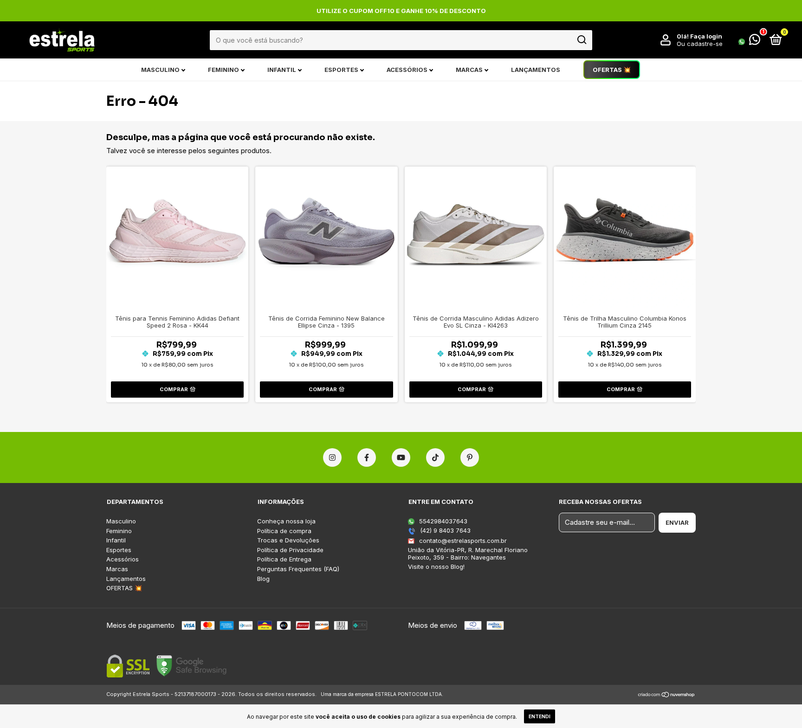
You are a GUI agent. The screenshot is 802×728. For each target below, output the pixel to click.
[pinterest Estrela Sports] (469, 457)
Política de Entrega (284, 559)
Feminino (223, 69)
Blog (263, 578)
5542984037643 (442, 521)
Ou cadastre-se (700, 43)
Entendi (539, 716)
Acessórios (407, 69)
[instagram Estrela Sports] (332, 457)
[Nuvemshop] (667, 695)
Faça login (706, 36)
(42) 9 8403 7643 (444, 530)
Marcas (469, 69)
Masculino (160, 69)
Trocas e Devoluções (288, 540)
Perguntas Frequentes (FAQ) (298, 569)
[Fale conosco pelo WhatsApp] (749, 41)
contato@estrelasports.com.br (463, 540)
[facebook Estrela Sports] (366, 457)
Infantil (281, 69)
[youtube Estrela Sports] (401, 457)
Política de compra (284, 531)
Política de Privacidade (290, 550)
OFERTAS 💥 (612, 69)
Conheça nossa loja (286, 521)
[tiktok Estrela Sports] (435, 457)
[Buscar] (581, 40)
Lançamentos (535, 69)
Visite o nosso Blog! (436, 566)
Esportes (341, 69)
